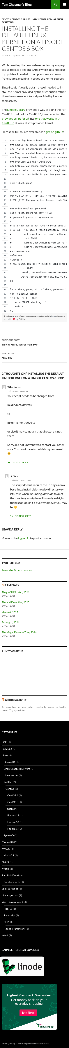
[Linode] (23, 967)
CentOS (6, 19)
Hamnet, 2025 (10, 612)
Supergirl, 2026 (10, 622)
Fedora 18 (13, 822)
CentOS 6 (17, 19)
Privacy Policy (8, 1043)
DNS (4, 742)
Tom (17, 55)
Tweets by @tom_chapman (17, 570)
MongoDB (8, 842)
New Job (8, 355)
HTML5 (8, 908)
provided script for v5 (15, 118)
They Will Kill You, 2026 (15, 592)
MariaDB (9, 855)
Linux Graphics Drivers (17, 768)
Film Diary (12, 585)
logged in (23, 538)
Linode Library (16, 109)
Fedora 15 (13, 815)
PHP (6, 922)
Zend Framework (15, 928)
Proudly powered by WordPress (33, 1043)
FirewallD (9, 762)
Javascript (9, 915)
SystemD (9, 835)
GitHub (22, 319)
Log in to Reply (19, 462)
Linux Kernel (38, 19)
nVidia (5, 868)
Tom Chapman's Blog (17, 4)
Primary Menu (64, 4)
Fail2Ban (7, 748)
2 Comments (29, 55)
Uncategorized (10, 895)
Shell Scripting (10, 888)
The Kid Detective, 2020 (15, 602)
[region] (34, 225)
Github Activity (15, 699)
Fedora (10, 808)
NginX (5, 862)
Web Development (12, 902)
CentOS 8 (12, 802)
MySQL (6, 848)
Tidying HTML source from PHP (20, 342)
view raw (60, 316)
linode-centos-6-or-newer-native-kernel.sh (27, 316)
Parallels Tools (12, 882)
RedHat (51, 19)
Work (5, 935)
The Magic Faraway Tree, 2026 (19, 632)
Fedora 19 (13, 828)
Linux (26, 19)
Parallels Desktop (12, 875)
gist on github (54, 131)
